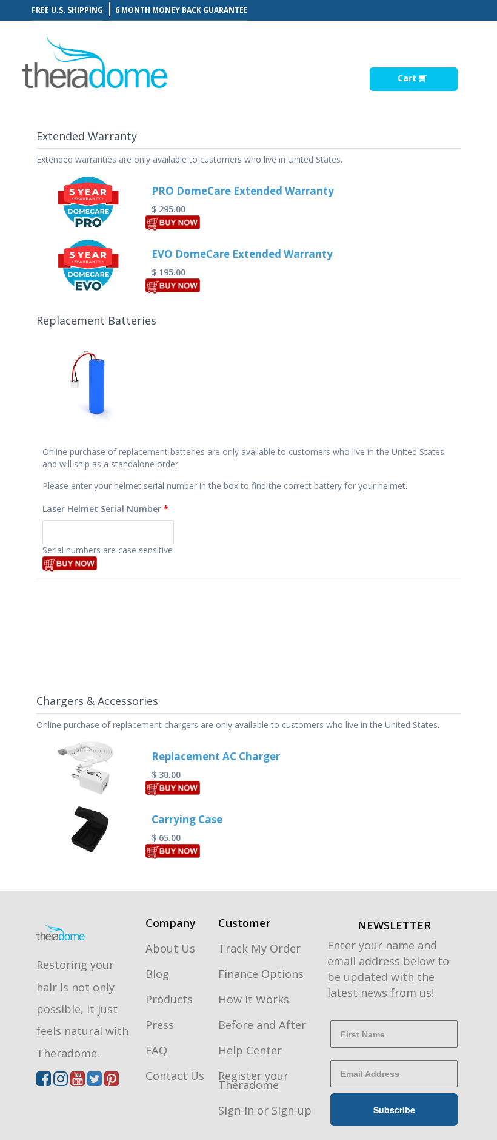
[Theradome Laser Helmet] (105, 61)
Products (169, 999)
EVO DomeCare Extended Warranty (242, 254)
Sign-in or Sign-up (265, 1110)
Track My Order (259, 948)
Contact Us (174, 1075)
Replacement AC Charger (216, 756)
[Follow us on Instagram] (61, 1081)
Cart (408, 78)
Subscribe (394, 1110)
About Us (170, 948)
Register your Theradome (253, 1080)
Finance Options (261, 973)
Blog (157, 973)
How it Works (253, 999)
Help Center (250, 1050)
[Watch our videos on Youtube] (78, 1081)
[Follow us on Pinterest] (111, 1081)
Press (159, 1024)
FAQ (156, 1050)
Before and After (262, 1024)
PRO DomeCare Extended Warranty (243, 191)
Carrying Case (187, 819)
